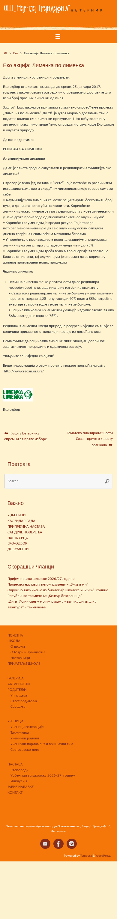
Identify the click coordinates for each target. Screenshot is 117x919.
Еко (15, 53)
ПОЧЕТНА (15, 635)
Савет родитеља (23, 701)
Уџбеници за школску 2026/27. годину (42, 775)
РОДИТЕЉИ (17, 690)
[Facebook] (58, 844)
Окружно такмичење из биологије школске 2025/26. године (58, 590)
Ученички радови (24, 738)
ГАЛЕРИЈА (16, 678)
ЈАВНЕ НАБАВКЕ (21, 787)
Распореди (19, 770)
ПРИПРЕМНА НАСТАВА (26, 527)
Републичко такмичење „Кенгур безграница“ (45, 596)
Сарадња (17, 707)
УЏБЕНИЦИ (17, 515)
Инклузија (18, 781)
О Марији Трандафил (27, 652)
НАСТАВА (15, 764)
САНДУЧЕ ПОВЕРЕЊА (25, 532)
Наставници (20, 658)
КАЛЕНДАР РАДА (21, 521)
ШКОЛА (14, 641)
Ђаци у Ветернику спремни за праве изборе (25, 436)
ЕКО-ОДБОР (17, 543)
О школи (17, 647)
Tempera (86, 856)
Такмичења (19, 733)
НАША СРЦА (18, 538)
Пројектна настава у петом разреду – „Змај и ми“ (48, 584)
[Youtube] (45, 844)
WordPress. (103, 856)
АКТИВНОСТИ (19, 684)
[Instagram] (72, 844)
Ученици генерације (27, 727)
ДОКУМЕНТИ (18, 549)
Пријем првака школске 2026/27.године (41, 579)
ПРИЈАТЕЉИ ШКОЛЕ (24, 664)
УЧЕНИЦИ (15, 721)
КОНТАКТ (15, 793)
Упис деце (18, 695)
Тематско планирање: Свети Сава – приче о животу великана (90, 439)
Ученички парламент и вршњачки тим (41, 744)
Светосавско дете (24, 750)
